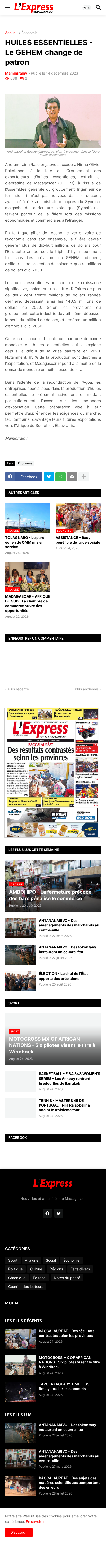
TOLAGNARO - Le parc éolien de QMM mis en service (24, 542)
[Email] (72, 476)
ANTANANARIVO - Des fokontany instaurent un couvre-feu (67, 949)
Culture (36, 1269)
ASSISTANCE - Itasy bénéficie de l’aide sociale (78, 539)
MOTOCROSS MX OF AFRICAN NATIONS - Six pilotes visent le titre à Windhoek (69, 1362)
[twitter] (58, 1213)
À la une (31, 1260)
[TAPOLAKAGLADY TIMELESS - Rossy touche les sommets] (20, 1392)
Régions (56, 1269)
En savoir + (35, 1521)
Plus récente (18, 689)
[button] (7, 7)
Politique (15, 1269)
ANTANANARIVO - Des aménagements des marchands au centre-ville (69, 925)
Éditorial (39, 1277)
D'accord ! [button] (19, 1532)
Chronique (16, 1277)
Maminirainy (16, 73)
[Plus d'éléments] (83, 476)
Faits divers (80, 1269)
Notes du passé (67, 1277)
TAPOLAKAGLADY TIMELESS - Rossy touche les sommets (65, 1386)
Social (51, 1260)
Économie (29, 33)
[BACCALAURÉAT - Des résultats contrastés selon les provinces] (20, 1339)
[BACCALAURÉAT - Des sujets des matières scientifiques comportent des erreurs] (20, 1486)
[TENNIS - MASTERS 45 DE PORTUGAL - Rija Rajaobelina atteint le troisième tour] (20, 1108)
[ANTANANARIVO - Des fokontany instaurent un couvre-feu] (20, 955)
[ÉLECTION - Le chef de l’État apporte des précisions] (20, 981)
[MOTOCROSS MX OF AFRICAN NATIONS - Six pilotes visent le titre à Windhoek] (20, 1365)
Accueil (11, 33)
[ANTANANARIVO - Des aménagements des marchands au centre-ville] (20, 928)
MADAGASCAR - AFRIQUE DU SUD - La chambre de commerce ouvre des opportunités (27, 603)
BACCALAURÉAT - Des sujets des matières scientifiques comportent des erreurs (69, 1482)
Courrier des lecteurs (25, 1286)
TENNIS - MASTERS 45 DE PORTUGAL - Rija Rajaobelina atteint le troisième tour (64, 1105)
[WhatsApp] (60, 476)
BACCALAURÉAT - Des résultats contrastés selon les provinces (66, 1333)
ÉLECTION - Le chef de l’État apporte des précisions (63, 975)
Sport (12, 1260)
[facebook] (47, 1213)
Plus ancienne (86, 689)
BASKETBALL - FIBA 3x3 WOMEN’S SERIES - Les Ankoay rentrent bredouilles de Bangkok (69, 1078)
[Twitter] (49, 476)
